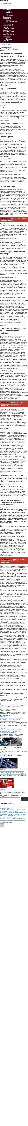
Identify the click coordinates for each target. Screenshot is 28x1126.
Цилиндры (9, 23)
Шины (8, 37)
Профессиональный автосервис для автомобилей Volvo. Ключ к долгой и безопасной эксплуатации (10, 731)
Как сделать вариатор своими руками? (11, 791)
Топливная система (8, 31)
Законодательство (8, 24)
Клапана (8, 20)
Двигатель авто (7, 18)
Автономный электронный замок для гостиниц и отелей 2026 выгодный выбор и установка (14, 813)
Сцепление (9, 15)
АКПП (8, 11)
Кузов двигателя (8, 25)
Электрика (6, 40)
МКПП (8, 14)
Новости (5, 27)
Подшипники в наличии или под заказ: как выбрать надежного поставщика (12, 810)
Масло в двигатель (11, 21)
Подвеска (9, 39)
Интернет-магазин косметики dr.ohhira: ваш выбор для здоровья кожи (12, 816)
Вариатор (9, 12)
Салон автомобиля (8, 28)
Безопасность (7, 17)
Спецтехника (7, 42)
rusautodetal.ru (4, 0)
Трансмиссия (7, 9)
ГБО (7, 33)
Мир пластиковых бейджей (8, 709)
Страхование (7, 30)
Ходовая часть (7, 36)
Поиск (2, 796)
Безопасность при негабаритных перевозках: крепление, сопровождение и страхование (13, 819)
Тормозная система (8, 34)
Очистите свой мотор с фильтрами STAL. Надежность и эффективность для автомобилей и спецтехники (11, 719)
